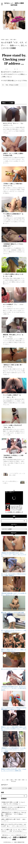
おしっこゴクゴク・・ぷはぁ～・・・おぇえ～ (13, 669)
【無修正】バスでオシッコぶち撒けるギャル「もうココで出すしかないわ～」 (13, 808)
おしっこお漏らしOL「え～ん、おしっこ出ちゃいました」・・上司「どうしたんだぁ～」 (14, 830)
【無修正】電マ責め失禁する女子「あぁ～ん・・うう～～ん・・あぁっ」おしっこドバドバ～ (13, 554)
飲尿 (19, 779)
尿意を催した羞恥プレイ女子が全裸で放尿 (12, 612)
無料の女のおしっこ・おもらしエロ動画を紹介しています (14, 835)
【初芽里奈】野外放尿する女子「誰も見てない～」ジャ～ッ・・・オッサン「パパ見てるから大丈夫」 (13, 688)
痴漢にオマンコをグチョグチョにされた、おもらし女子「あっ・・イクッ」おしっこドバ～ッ (13, 825)
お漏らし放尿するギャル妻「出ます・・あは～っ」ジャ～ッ (13, 820)
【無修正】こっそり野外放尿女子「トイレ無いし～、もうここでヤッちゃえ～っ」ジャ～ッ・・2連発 (13, 749)
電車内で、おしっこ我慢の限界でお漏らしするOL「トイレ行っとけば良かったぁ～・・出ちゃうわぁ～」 (14, 728)
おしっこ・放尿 (5, 779)
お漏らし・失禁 (13, 779)
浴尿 (23, 779)
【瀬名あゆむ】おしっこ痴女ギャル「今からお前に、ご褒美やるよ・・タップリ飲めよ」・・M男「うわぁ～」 (13, 814)
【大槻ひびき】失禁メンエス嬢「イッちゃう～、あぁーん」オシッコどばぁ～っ (13, 803)
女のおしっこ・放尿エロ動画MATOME (14, 4)
